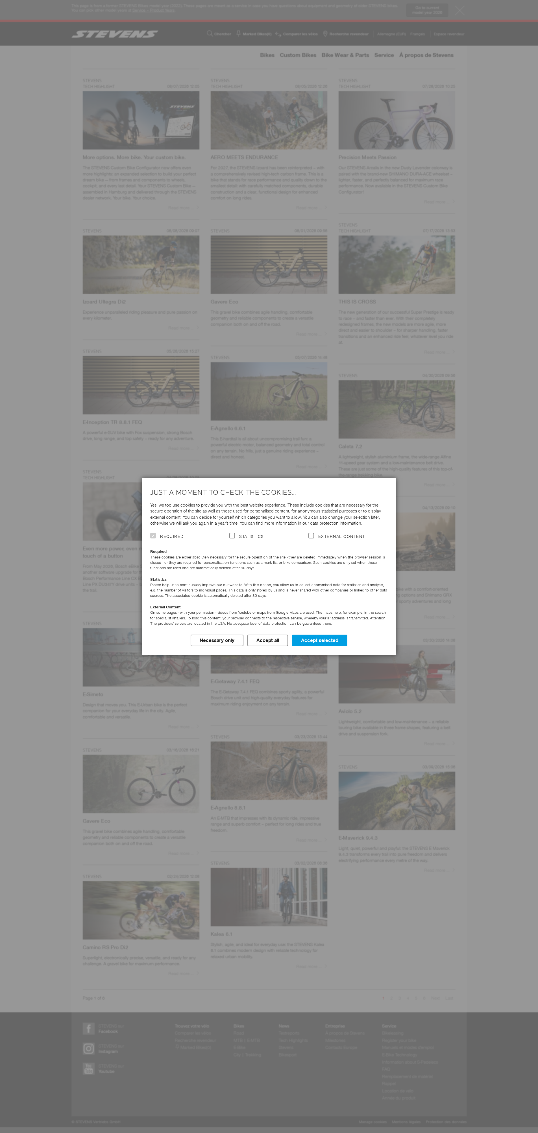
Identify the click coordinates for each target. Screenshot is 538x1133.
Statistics (251, 536)
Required (172, 536)
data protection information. (336, 523)
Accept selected (319, 640)
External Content (341, 536)
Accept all (267, 640)
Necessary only (217, 640)
